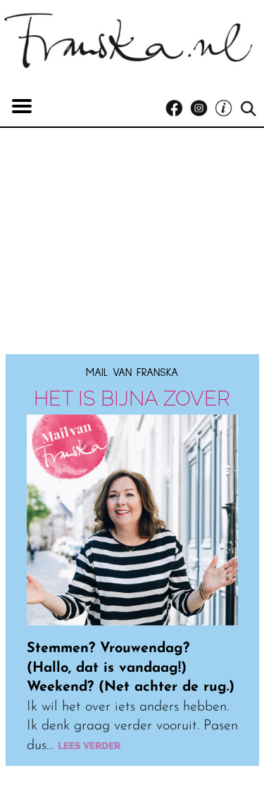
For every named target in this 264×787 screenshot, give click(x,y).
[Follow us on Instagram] (202, 108)
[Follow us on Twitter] (227, 108)
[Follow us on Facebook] (177, 108)
